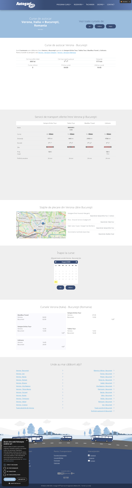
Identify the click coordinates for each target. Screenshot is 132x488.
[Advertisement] (66, 86)
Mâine (70, 288)
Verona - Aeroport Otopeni (47, 53)
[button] (15, 483)
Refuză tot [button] (21, 479)
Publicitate (57, 463)
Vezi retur (40, 29)
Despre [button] (100, 4)
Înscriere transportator (60, 455)
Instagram (91, 458)
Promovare (57, 460)
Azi (60, 288)
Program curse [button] (63, 4)
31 (56, 282)
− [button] (18, 216)
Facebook (93, 455)
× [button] (26, 440)
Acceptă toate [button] (9, 479)
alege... (111, 26)
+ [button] (18, 213)
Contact (110, 4)
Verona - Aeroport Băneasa (66, 53)
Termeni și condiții (86, 486)
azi (90, 26)
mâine (100, 26)
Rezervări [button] (78, 4)
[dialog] (15, 462)
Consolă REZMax (58, 458)
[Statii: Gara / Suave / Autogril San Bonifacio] (43, 223)
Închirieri (90, 4)
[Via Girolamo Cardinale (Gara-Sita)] (35, 230)
